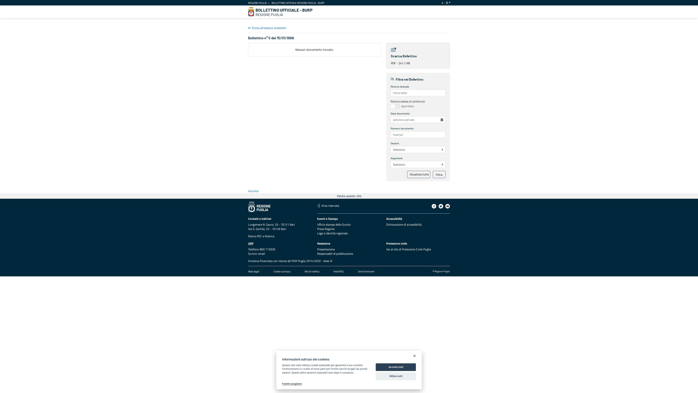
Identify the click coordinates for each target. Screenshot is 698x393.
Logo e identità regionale (332, 233)
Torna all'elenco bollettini (268, 28)
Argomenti (396, 158)
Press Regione (326, 229)
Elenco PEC (255, 236)
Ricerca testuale (400, 86)
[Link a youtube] (447, 206)
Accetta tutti (396, 367)
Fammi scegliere (292, 383)
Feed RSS (339, 271)
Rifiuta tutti (396, 376)
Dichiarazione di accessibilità (404, 224)
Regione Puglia (257, 3)
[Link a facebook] (434, 206)
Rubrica (269, 236)
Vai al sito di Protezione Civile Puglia (408, 249)
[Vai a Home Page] (251, 12)
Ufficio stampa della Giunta (333, 224)
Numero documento (402, 128)
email (261, 253)
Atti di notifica (312, 271)
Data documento (400, 113)
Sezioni (395, 143)
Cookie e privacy (281, 271)
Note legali (253, 271)
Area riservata (330, 205)
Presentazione (326, 249)
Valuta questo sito (349, 196)
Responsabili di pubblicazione (335, 253)
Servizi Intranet (366, 271)
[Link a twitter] (441, 206)
